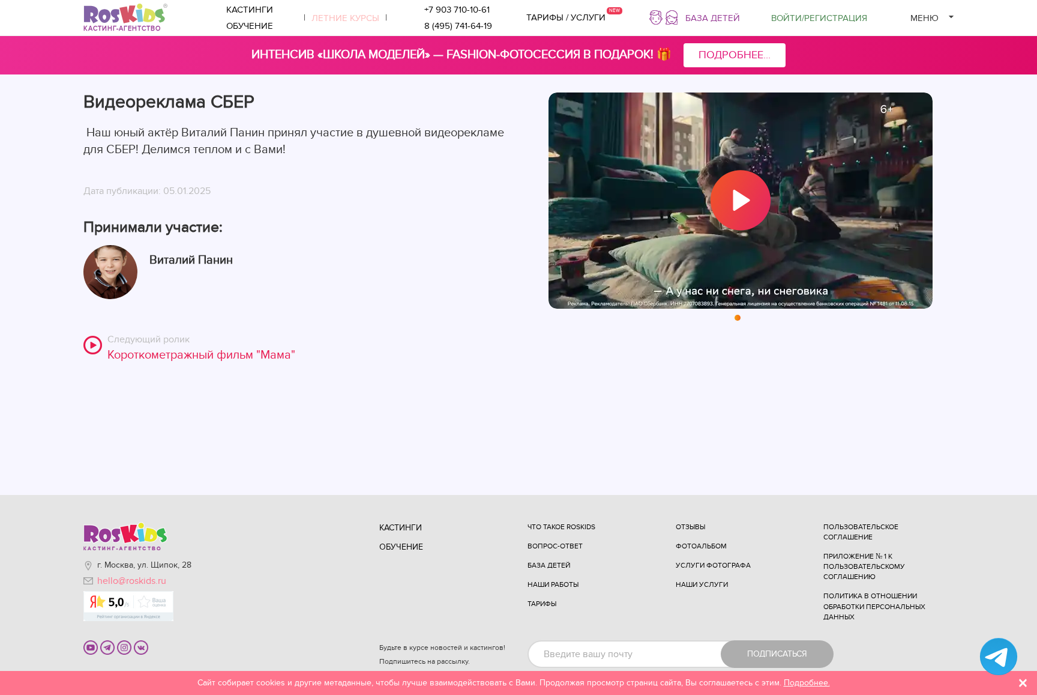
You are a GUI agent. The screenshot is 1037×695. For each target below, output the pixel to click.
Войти (819, 18)
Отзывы (690, 527)
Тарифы (542, 603)
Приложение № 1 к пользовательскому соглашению (864, 566)
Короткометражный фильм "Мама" (201, 355)
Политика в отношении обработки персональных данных (874, 606)
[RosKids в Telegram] (107, 647)
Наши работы (553, 584)
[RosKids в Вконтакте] (141, 647)
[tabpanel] (741, 201)
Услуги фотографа (713, 565)
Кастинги (249, 9)
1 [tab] (738, 318)
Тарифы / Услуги (566, 17)
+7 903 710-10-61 (457, 9)
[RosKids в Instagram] (124, 647)
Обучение (249, 25)
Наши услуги (702, 584)
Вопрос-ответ (555, 546)
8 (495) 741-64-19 (458, 25)
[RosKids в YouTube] (90, 647)
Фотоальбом (701, 546)
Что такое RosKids (561, 527)
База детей (712, 18)
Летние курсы (345, 18)
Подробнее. (807, 683)
